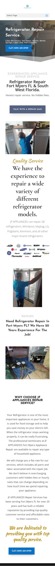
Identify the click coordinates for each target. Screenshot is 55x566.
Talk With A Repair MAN (27, 109)
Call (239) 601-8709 (18, 48)
